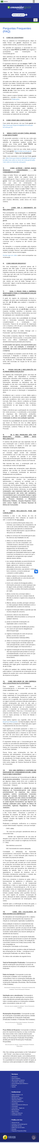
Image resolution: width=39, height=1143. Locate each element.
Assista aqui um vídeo (10, 255)
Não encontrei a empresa (18, 1080)
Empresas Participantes (10, 722)
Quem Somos (15, 1111)
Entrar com (18, 15)
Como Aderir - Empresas (18, 1082)
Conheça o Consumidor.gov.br (19, 1124)
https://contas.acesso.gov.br (23, 151)
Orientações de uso (17, 1126)
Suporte (14, 1087)
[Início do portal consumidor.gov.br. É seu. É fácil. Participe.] (19, 7)
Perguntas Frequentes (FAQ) (19, 1131)
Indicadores (15, 1076)
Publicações (15, 99)
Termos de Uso (15, 1122)
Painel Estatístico (16, 1078)
